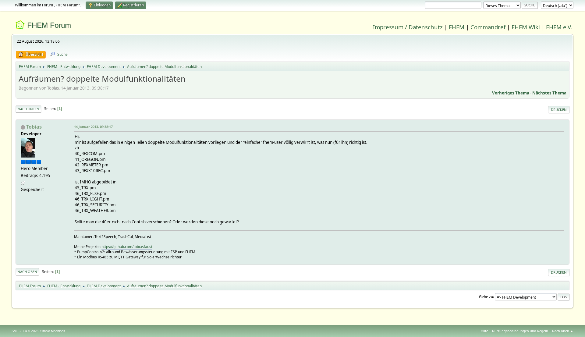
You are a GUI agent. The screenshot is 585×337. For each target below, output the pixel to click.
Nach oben (27, 271)
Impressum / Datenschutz (408, 27)
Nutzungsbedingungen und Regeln (520, 330)
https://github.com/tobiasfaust (126, 246)
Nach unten (28, 109)
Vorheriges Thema (510, 93)
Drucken (559, 109)
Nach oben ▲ (562, 330)
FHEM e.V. (559, 27)
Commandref (487, 27)
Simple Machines (52, 331)
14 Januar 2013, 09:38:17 (93, 126)
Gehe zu (486, 296)
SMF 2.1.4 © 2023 (25, 331)
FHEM (456, 27)
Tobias (34, 126)
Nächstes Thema (549, 93)
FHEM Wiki (526, 27)
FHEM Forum (49, 25)
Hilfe (484, 330)
